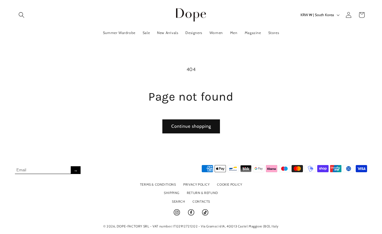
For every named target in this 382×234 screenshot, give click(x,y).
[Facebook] (191, 215)
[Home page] (191, 15)
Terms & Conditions (158, 184)
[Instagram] (177, 215)
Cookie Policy (229, 184)
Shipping (171, 193)
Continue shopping (191, 126)
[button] (21, 14)
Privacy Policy (196, 184)
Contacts (201, 201)
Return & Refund (202, 193)
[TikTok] (205, 215)
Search (178, 201)
